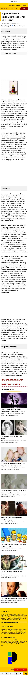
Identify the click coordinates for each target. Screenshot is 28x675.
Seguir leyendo (16, 619)
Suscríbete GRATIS (21, 670)
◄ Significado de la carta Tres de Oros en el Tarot (12, 8)
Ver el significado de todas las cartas (12, 379)
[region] (14, 67)
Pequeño (8, 26)
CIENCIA (18, 5)
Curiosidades (5, 23)
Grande (23, 26)
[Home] (26, 674)
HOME (5, 5)
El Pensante (14, 1)
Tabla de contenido (10, 53)
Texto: (2, 26)
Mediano (16, 26)
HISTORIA (11, 5)
